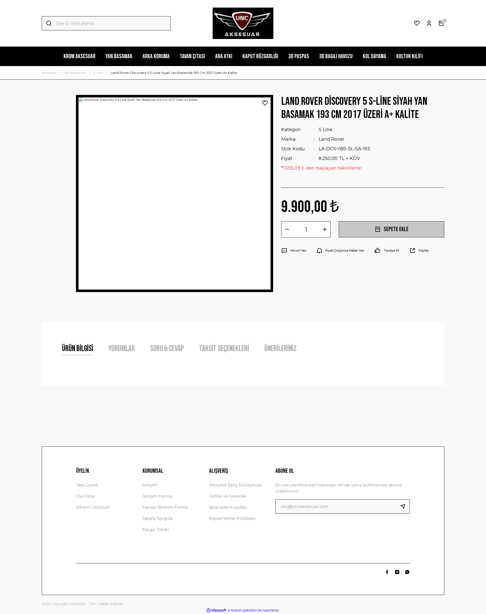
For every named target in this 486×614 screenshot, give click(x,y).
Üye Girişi (85, 496)
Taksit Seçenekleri (224, 349)
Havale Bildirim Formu (165, 507)
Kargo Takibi (156, 529)
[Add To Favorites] (265, 103)
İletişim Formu (157, 496)
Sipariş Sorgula (158, 518)
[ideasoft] (216, 610)
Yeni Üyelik (87, 485)
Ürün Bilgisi (77, 349)
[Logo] (243, 23)
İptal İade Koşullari (228, 507)
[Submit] (405, 506)
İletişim (150, 485)
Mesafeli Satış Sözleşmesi (235, 485)
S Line (325, 129)
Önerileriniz (280, 349)
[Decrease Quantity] (287, 229)
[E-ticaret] (242, 610)
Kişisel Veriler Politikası (232, 518)
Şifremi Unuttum (93, 507)
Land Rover (332, 139)
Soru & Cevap (167, 349)
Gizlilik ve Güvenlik (227, 496)
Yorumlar (121, 349)
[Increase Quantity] (324, 229)
